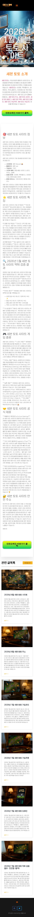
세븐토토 (12, 88)
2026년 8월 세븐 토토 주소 (15, 652)
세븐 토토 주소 (13, 97)
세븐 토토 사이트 (24, 97)
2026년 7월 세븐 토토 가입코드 (16, 705)
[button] (17, 5)
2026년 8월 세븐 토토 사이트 (15, 595)
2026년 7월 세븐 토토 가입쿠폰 (16, 758)
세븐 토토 (5, 80)
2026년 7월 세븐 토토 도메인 (15, 811)
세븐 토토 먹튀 (17, 99)
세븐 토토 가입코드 (24, 102)
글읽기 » (6, 620)
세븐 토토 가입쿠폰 (11, 102)
